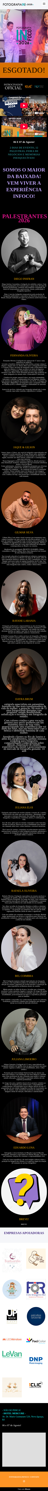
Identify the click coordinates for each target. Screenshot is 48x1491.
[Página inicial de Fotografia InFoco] (22, 5)
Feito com (24, 1489)
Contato (34, 1477)
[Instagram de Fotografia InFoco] (24, 1481)
